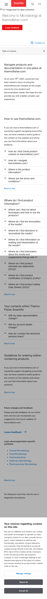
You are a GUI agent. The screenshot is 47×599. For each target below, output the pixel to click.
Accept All (23, 591)
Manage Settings (23, 573)
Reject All (23, 582)
